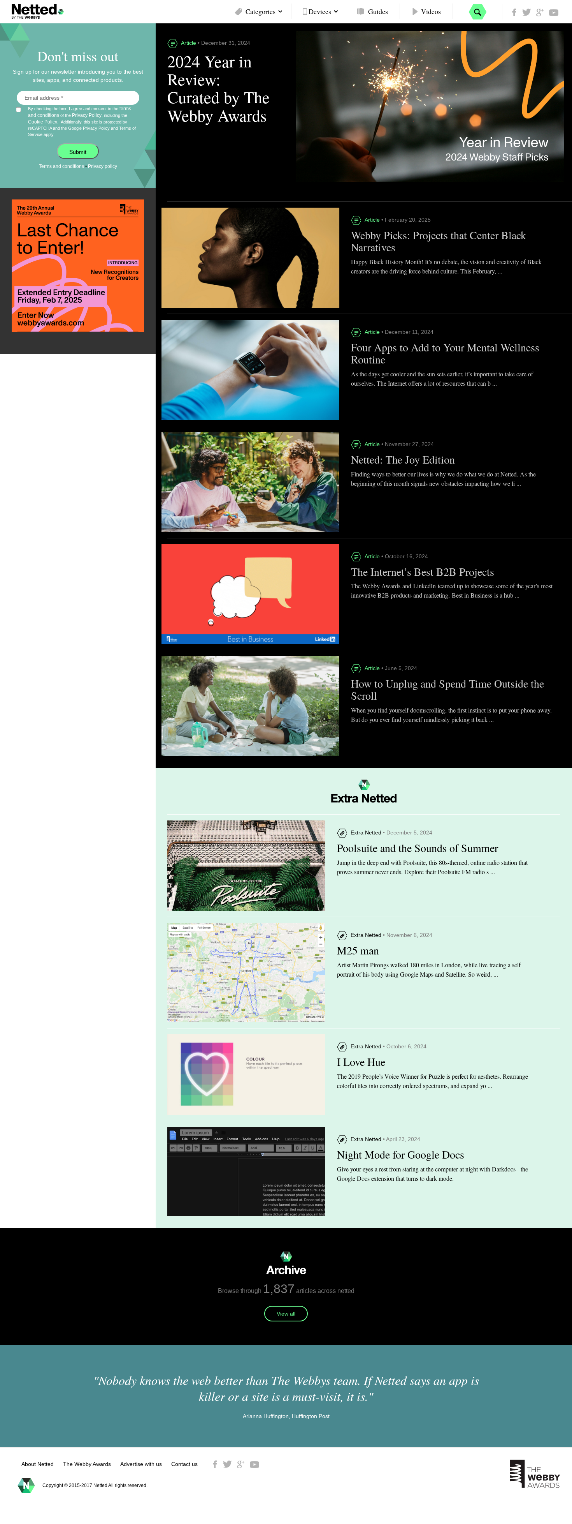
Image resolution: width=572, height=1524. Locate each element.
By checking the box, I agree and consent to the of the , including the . (82, 121)
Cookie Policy (42, 122)
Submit (77, 152)
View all (286, 1314)
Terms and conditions (61, 166)
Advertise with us (141, 1464)
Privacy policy (102, 166)
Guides (378, 11)
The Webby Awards (87, 1464)
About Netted (37, 1464)
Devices (320, 11)
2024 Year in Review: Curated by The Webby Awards (218, 88)
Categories (260, 11)
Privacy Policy (87, 115)
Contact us (184, 1464)
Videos (431, 11)
